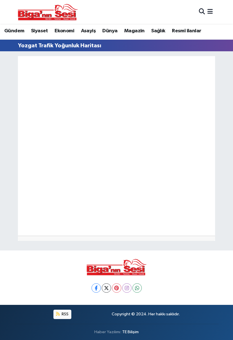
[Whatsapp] (137, 288)
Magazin (134, 30)
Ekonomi (64, 30)
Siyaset (39, 30)
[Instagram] (127, 288)
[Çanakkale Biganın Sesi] (48, 12)
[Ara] (202, 11)
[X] (106, 288)
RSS (64, 314)
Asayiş (88, 30)
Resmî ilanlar (186, 30)
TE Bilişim (130, 332)
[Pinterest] (116, 288)
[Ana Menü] (210, 11)
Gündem (14, 30)
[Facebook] (96, 288)
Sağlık (158, 30)
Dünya (109, 30)
